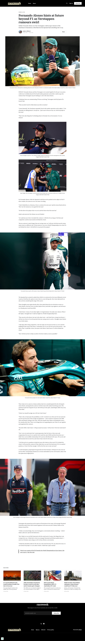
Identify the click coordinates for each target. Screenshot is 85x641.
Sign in (71, 3)
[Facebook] (43, 623)
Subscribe (78, 3)
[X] (41, 623)
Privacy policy (50, 629)
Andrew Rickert (27, 31)
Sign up (37, 629)
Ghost (80, 629)
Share (63, 31)
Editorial (43, 629)
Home (29, 3)
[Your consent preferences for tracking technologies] (2, 638)
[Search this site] (67, 3)
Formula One (22, 12)
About (34, 3)
